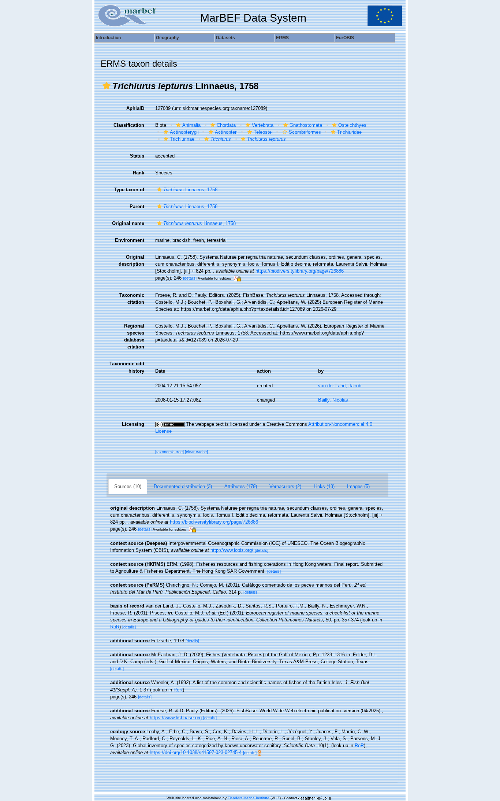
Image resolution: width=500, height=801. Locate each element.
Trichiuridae (349, 132)
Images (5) (358, 486)
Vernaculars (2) (285, 486)
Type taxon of (129, 189)
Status (137, 156)
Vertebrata (262, 125)
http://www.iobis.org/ (231, 550)
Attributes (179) (240, 486)
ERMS (282, 37)
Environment (129, 240)
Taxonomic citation (131, 298)
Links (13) (324, 486)
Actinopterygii (184, 132)
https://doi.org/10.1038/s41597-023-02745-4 (196, 752)
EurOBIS (345, 37)
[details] (190, 278)
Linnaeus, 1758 (190, 189)
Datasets (225, 37)
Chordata (226, 125)
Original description (131, 260)
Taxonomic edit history (126, 367)
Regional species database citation (134, 336)
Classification (128, 125)
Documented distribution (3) (183, 486)
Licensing (133, 424)
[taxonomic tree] (170, 452)
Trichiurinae (182, 139)
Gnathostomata (306, 125)
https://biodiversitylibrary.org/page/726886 (299, 271)
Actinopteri (226, 132)
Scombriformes (305, 132)
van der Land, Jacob (339, 385)
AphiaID (135, 108)
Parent (137, 206)
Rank (138, 173)
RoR (114, 627)
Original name (128, 223)
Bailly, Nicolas (333, 400)
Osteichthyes (352, 125)
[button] (106, 85)
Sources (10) (127, 486)
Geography (167, 37)
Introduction (108, 37)
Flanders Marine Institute (248, 798)
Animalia (191, 125)
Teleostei (263, 132)
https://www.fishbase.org (176, 717)
